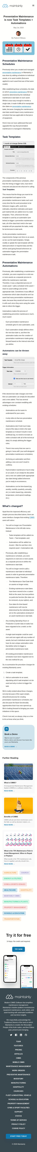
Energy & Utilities (12, 878)
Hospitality (26, 890)
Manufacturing (18, 1083)
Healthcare (10, 890)
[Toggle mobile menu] (33, 5)
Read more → (9, 791)
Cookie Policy (18, 1128)
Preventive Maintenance (18, 1075)
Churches (18, 1091)
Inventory (18, 1079)
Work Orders (18, 1070)
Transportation (12, 919)
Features (18, 1046)
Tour (18, 1041)
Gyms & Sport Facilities (18, 1108)
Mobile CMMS (18, 1062)
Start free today (18, 1136)
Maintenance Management (18, 1066)
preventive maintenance (18, 92)
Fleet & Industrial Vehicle (18, 1095)
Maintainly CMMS (12, 896)
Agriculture (10, 873)
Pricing (18, 1050)
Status (18, 1116)
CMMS (31, 517)
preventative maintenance (11, 72)
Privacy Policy (18, 1124)
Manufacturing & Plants (16, 902)
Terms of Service (18, 1120)
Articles (18, 1054)
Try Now (18, 949)
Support (18, 1112)
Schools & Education (14, 913)
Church (25, 873)
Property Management (15, 907)
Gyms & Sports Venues (14, 884)
